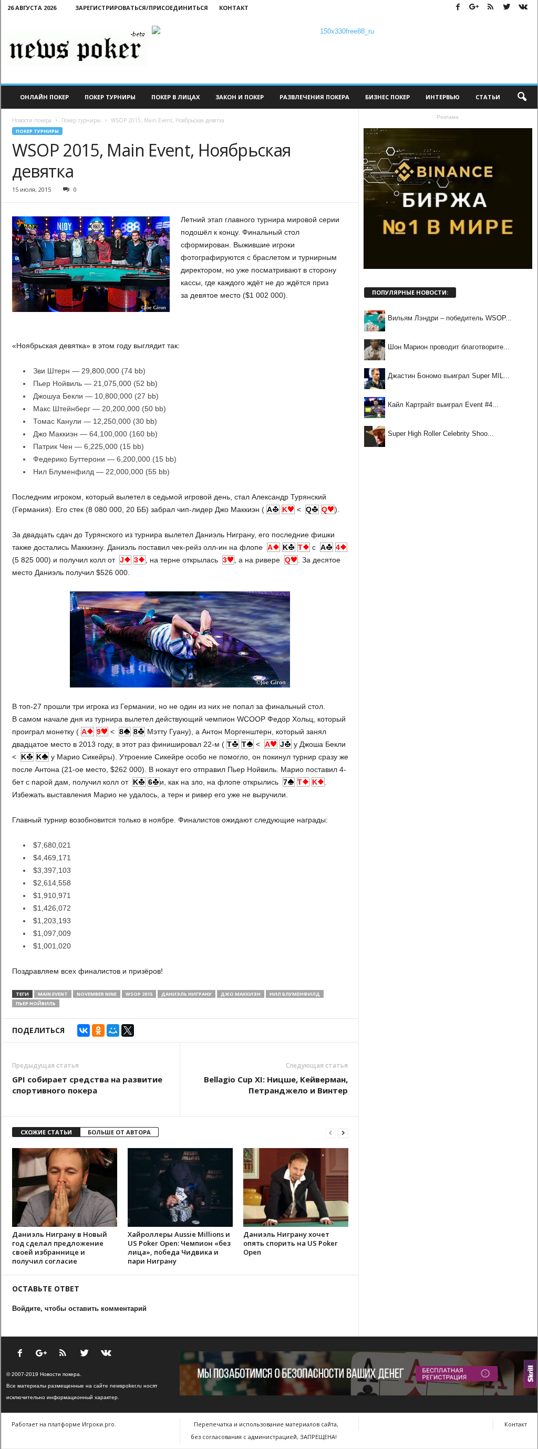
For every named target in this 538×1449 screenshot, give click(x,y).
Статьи (487, 97)
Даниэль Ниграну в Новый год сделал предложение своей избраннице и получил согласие (59, 1247)
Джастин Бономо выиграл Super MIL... (449, 376)
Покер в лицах (175, 97)
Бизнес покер (387, 97)
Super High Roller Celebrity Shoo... (441, 433)
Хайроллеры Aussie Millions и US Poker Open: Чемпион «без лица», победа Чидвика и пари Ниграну (179, 1247)
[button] (521, 97)
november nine (97, 994)
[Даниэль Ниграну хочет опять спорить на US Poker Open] (295, 1187)
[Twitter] (507, 7)
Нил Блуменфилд (295, 994)
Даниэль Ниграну (186, 994)
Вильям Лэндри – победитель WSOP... (450, 318)
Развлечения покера (314, 97)
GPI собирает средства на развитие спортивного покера (87, 1085)
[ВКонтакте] (83, 1030)
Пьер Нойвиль (36, 1003)
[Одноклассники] (98, 1030)
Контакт (234, 8)
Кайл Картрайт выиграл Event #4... (443, 405)
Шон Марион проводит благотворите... (449, 347)
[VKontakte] (523, 7)
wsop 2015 (139, 994)
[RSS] (490, 7)
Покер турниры (110, 97)
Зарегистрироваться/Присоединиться (141, 8)
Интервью (443, 97)
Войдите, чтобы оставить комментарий (79, 1308)
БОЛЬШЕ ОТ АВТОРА (119, 1132)
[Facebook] (458, 7)
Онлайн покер (44, 97)
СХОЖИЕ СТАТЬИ (46, 1132)
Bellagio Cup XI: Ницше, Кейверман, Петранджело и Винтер (276, 1085)
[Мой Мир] (113, 1030)
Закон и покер (239, 97)
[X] (127, 1030)
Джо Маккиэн (241, 994)
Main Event (53, 994)
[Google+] (474, 7)
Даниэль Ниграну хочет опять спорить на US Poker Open (290, 1243)
